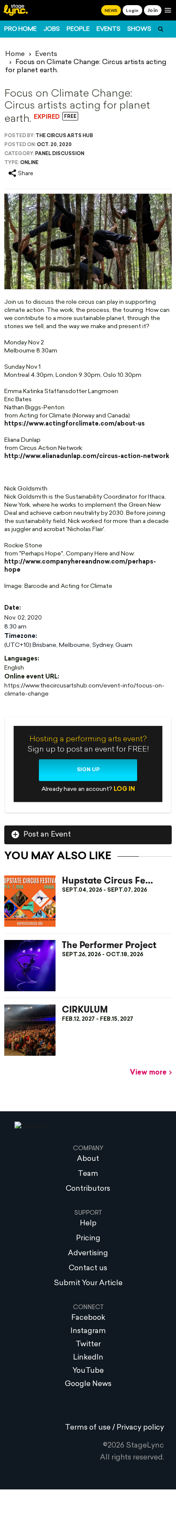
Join (152, 10)
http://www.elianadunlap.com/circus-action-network (86, 456)
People (78, 29)
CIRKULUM (85, 1009)
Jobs (52, 29)
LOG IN (124, 789)
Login (132, 10)
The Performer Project (109, 945)
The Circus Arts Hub (64, 136)
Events (108, 29)
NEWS (111, 10)
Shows (139, 29)
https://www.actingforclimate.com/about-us (74, 424)
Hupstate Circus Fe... (107, 880)
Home (15, 54)
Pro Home (20, 29)
